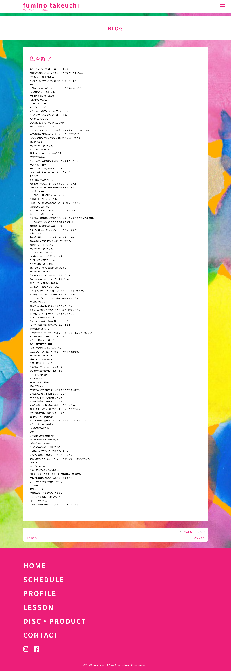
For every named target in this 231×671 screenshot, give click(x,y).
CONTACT (41, 635)
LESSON (38, 607)
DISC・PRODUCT (54, 621)
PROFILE (40, 593)
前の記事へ (31, 537)
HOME (34, 565)
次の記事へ (199, 537)
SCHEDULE (43, 579)
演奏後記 (188, 531)
